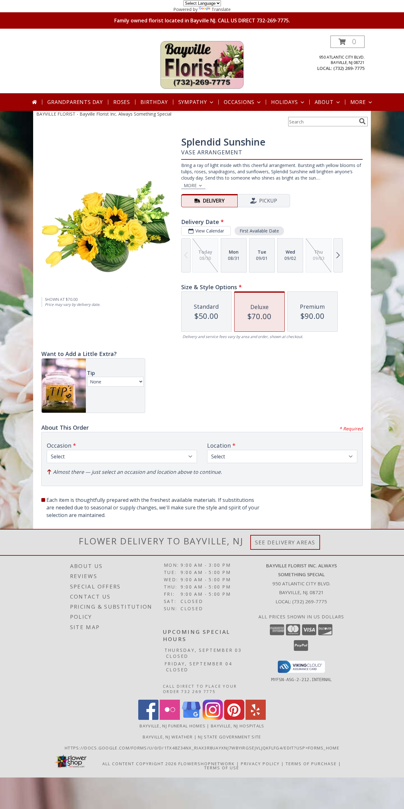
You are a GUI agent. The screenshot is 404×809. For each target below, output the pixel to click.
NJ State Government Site (229, 737)
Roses (121, 102)
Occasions (239, 102)
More (358, 102)
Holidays (284, 102)
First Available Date (259, 231)
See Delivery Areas (285, 542)
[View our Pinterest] (234, 718)
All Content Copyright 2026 (139, 763)
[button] (347, 42)
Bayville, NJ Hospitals (237, 726)
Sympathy (192, 102)
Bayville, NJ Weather (168, 737)
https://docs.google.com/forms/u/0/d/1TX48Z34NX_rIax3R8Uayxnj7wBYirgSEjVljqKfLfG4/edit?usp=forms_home (202, 748)
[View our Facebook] (148, 718)
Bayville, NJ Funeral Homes (172, 726)
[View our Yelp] (256, 718)
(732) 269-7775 (349, 68)
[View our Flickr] (170, 718)
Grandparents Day (75, 102)
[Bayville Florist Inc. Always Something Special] (202, 64)
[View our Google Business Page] (191, 718)
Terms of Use (221, 768)
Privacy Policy (260, 763)
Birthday (154, 102)
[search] (362, 121)
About (324, 102)
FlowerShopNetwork (206, 763)
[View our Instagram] (213, 718)
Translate (221, 9)
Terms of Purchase (311, 763)
